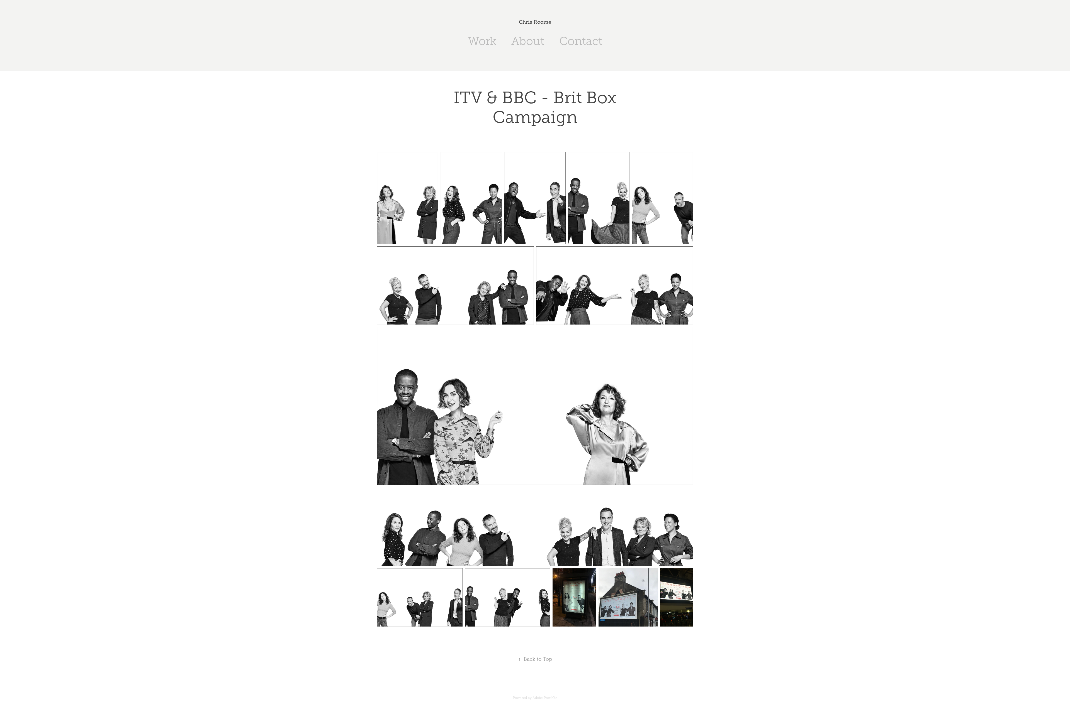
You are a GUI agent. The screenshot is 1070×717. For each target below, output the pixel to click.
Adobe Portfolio (544, 698)
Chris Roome (535, 22)
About (527, 41)
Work (482, 41)
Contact (580, 41)
